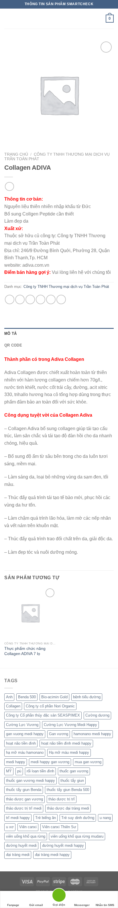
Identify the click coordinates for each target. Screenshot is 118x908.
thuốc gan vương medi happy (30, 780)
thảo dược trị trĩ (61, 799)
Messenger (82, 905)
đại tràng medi (18, 854)
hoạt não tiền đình (21, 743)
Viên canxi (28, 827)
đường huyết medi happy (63, 845)
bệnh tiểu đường (87, 697)
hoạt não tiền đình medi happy (66, 743)
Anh (9, 697)
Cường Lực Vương (22, 725)
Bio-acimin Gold (54, 697)
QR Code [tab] (13, 345)
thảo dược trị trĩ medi (24, 808)
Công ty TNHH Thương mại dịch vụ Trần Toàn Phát (66, 286)
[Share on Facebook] (20, 299)
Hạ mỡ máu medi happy (69, 752)
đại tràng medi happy (52, 854)
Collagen (13, 706)
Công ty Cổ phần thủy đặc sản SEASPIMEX (43, 715)
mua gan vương (88, 762)
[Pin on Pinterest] (51, 299)
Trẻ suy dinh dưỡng (77, 818)
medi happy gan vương (50, 762)
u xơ (10, 827)
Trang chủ (16, 154)
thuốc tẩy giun (72, 780)
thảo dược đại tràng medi (68, 808)
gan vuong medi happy (25, 734)
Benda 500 (27, 697)
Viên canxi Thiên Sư (59, 827)
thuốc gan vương (74, 771)
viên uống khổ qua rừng (25, 836)
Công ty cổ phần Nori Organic (50, 706)
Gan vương (58, 734)
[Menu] (7, 18)
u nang (105, 818)
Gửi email (36, 905)
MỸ (9, 771)
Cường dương (97, 715)
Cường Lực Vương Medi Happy (70, 725)
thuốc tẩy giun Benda (23, 790)
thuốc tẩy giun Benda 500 (68, 790)
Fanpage (13, 905)
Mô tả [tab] (10, 333)
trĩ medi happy (18, 818)
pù (19, 771)
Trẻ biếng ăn (45, 818)
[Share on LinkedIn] (61, 299)
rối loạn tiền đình (40, 771)
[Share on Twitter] (30, 299)
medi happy (15, 762)
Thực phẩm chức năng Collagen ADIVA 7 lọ (25, 651)
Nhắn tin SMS (105, 905)
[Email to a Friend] (40, 299)
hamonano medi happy (92, 734)
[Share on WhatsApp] (9, 299)
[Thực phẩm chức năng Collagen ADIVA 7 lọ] (30, 613)
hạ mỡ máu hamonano (25, 752)
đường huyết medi (21, 845)
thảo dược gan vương (24, 799)
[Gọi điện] (59, 896)
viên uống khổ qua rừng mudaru (77, 836)
